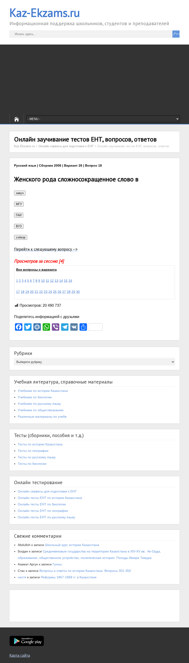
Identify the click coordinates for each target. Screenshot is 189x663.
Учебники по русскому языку (39, 403)
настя (22, 577)
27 (64, 292)
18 (22, 292)
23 (45, 292)
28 (69, 292)
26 (59, 292)
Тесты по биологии (32, 463)
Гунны (57, 564)
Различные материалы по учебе (42, 416)
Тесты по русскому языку (37, 457)
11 (47, 280)
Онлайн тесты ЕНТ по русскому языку (46, 517)
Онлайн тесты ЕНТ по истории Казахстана (50, 498)
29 (73, 292)
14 (61, 280)
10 (43, 280)
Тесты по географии (33, 451)
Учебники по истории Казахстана (43, 391)
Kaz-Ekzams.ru (44, 12)
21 (36, 292)
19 (27, 292)
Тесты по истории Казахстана (40, 444)
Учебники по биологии (35, 397)
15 (66, 280)
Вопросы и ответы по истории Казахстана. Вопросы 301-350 (85, 571)
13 (56, 280)
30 (78, 292)
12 (52, 280)
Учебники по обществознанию (41, 410)
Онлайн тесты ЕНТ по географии (43, 511)
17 (18, 292)
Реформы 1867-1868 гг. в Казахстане (69, 577)
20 (32, 292)
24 (50, 292)
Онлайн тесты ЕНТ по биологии (42, 504)
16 (70, 280)
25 (55, 292)
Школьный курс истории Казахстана (72, 545)
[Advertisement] (94, 79)
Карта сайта (19, 655)
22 (41, 292)
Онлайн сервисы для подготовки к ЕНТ (47, 491)
